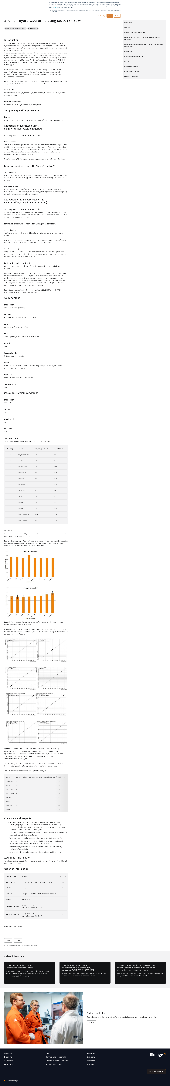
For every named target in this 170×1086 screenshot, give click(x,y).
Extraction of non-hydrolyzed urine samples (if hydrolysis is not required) (143, 46)
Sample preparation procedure (134, 32)
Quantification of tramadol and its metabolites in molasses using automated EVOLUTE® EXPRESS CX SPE (78, 967)
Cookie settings (13, 1081)
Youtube (90, 1064)
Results (126, 61)
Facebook (91, 1061)
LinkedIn (91, 1057)
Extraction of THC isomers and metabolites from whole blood (19, 966)
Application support (54, 1064)
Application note (33, 28)
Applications (9, 1061)
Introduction (128, 23)
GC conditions (128, 51)
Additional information (131, 71)
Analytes (127, 28)
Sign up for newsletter (156, 1071)
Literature (8, 1064)
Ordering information (131, 76)
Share (18, 940)
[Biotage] (156, 1055)
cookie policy (56, 7)
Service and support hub (57, 1057)
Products (8, 1057)
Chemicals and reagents (132, 66)
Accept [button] (109, 15)
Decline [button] (117, 15)
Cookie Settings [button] (101, 15)
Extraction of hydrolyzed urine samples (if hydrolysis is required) (142, 38)
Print (8, 940)
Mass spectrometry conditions (134, 56)
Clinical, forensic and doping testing (15, 28)
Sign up (91, 1022)
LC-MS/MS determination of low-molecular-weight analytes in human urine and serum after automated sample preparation (136, 967)
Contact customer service (57, 1061)
